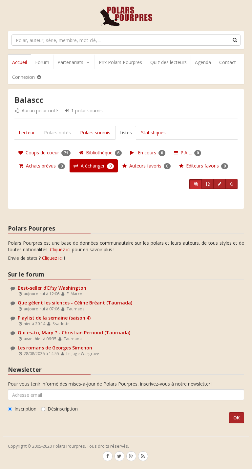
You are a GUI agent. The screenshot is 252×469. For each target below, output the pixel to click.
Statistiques (153, 132)
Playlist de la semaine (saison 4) (54, 318)
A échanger (95, 166)
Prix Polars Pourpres (120, 62)
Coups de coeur (45, 152)
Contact (227, 62)
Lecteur (27, 132)
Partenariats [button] (70, 62)
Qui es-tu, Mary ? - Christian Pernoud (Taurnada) (74, 332)
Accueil (19, 62)
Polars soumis (95, 132)
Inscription (25, 409)
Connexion (24, 77)
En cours (148, 152)
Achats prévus (43, 166)
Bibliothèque (101, 152)
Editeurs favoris (204, 166)
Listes (125, 132)
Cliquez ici (60, 249)
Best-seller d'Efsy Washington (52, 288)
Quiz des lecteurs (168, 62)
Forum (42, 62)
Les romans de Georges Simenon (55, 348)
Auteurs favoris (147, 166)
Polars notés (57, 132)
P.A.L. (188, 152)
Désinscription (63, 409)
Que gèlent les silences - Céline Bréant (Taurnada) (75, 303)
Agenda (203, 62)
